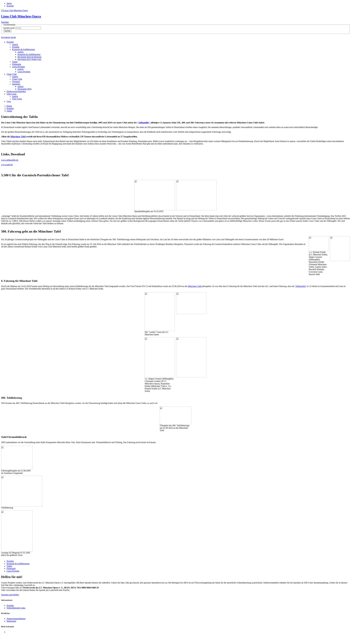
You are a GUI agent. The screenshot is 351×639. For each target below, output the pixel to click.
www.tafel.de (7, 165)
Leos (9, 101)
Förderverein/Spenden (16, 91)
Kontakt (10, 6)
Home (9, 106)
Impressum (11, 621)
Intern (9, 3)
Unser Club (12, 74)
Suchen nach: (9, 28)
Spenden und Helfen (10, 595)
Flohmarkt (16, 64)
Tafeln (15, 62)
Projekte (10, 42)
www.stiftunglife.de (9, 160)
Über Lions (11, 94)
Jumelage (16, 84)
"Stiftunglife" (143, 122)
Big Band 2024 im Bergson (29, 57)
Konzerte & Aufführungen (23, 49)
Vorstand (16, 81)
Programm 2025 (25, 89)
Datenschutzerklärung (16, 618)
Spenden (5, 22)
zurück (15, 44)
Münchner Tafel (18, 136)
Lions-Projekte (18, 67)
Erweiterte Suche (8, 37)
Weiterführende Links (16, 608)
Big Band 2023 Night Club (29, 59)
